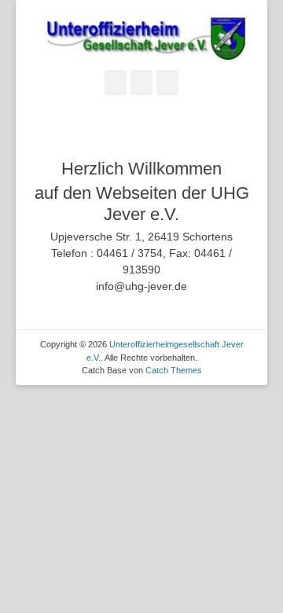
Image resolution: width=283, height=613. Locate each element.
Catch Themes (173, 370)
